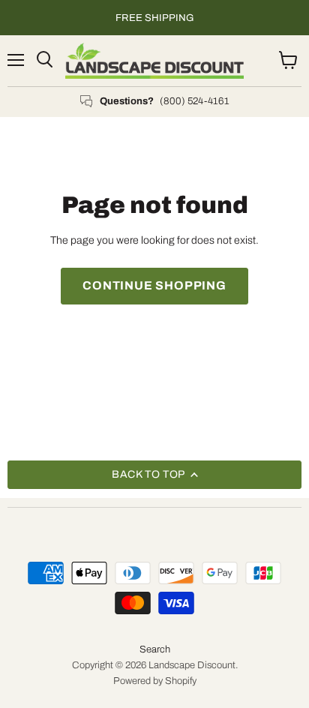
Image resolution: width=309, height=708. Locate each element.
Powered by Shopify (154, 681)
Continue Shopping (154, 285)
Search (155, 649)
